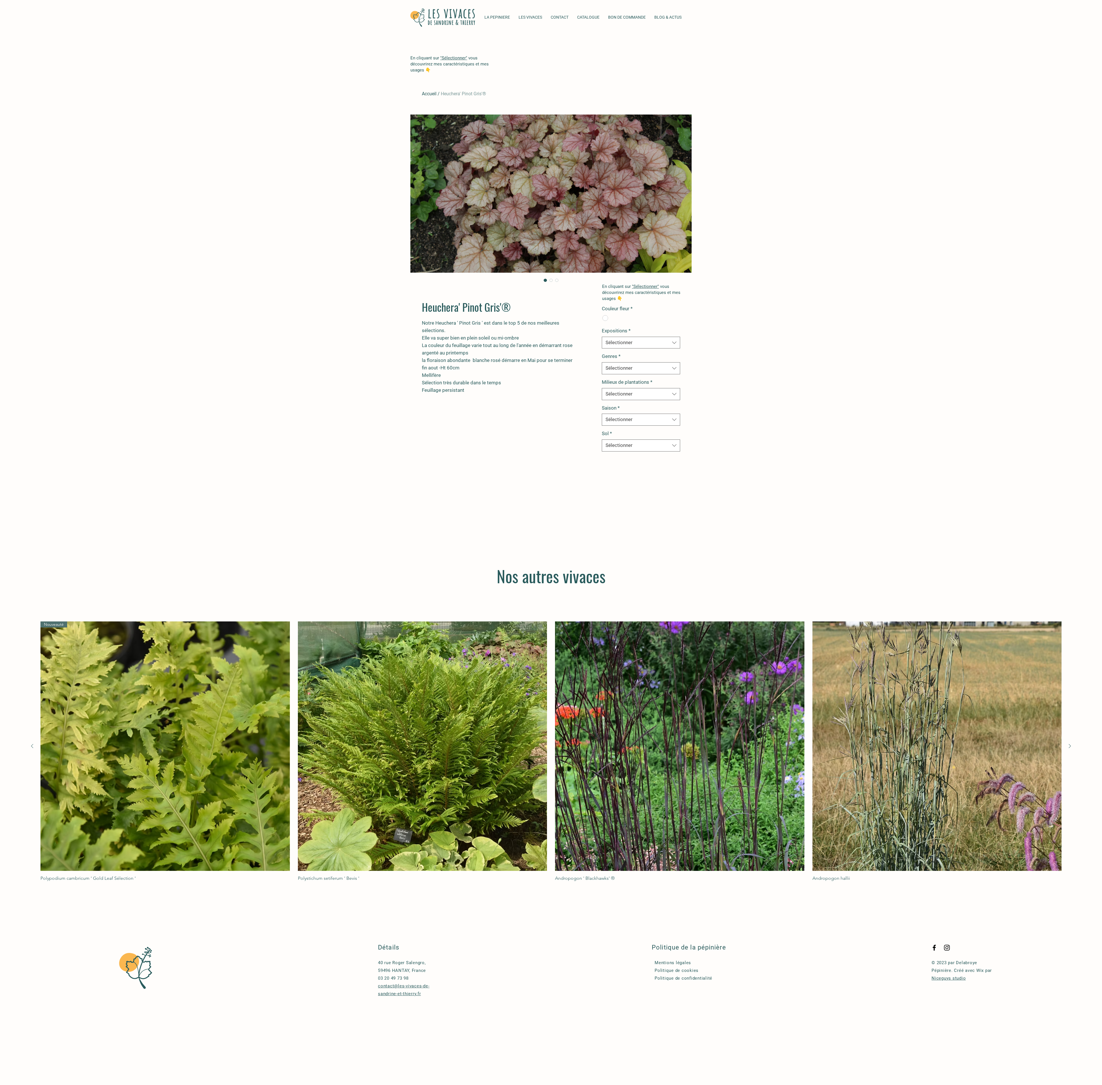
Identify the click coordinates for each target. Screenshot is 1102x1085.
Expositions (616, 331)
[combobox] (641, 343)
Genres (611, 356)
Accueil (429, 93)
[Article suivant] (1069, 746)
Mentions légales (673, 962)
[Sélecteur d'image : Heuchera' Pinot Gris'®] (545, 280)
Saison (611, 408)
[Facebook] (934, 948)
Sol (607, 433)
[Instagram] (947, 948)
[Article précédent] (32, 746)
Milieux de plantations (627, 382)
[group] (551, 751)
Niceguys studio (949, 978)
